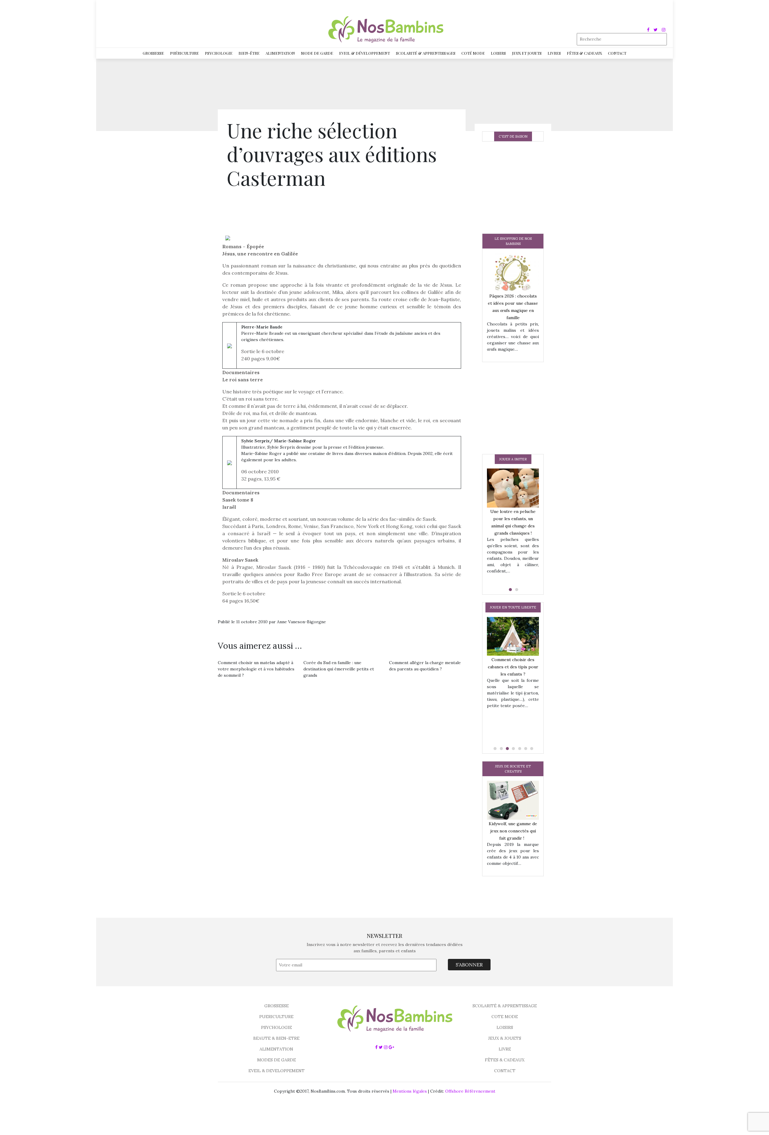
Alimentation (280, 53)
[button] (510, 590)
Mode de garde (317, 53)
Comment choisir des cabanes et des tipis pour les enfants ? (513, 667)
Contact (617, 53)
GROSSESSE (276, 1005)
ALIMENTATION (276, 1049)
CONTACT (504, 1070)
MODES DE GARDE (276, 1060)
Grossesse (153, 53)
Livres (554, 53)
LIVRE (505, 1049)
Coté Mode (473, 53)
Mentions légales (410, 1091)
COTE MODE (504, 1016)
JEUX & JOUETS (504, 1038)
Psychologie (219, 53)
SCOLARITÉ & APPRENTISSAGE (505, 1005)
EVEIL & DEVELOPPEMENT (276, 1070)
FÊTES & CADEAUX (504, 1060)
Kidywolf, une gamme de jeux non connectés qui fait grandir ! (513, 831)
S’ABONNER (469, 965)
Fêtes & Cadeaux (584, 53)
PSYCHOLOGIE (276, 1027)
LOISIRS (505, 1027)
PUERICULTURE (276, 1016)
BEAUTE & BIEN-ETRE (276, 1038)
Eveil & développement (364, 53)
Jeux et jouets (527, 53)
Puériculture (184, 53)
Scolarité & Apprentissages (425, 53)
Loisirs (498, 53)
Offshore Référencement (470, 1091)
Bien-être (249, 53)
